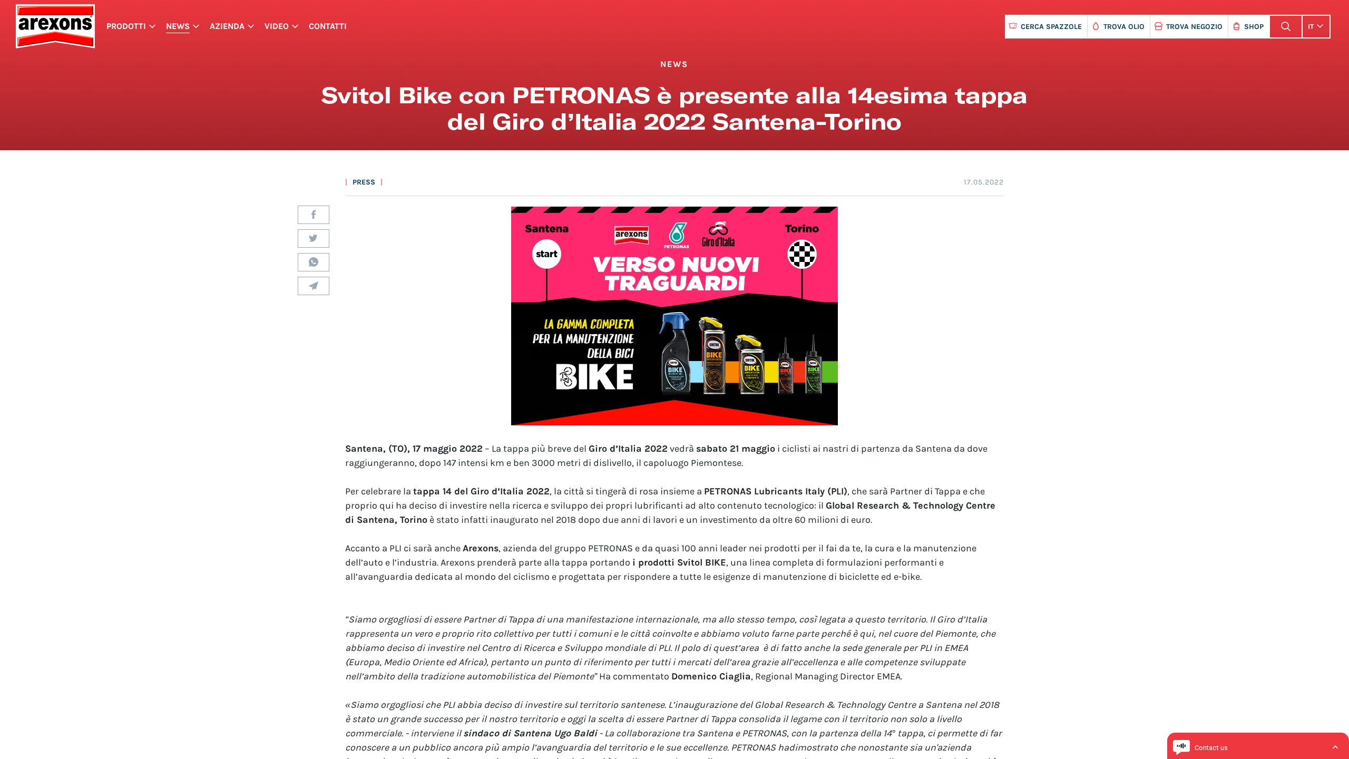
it (1311, 26)
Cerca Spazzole (1051, 26)
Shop (1254, 26)
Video (277, 26)
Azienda (227, 26)
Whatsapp (313, 262)
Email (313, 286)
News (178, 26)
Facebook (313, 215)
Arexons (55, 26)
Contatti (328, 26)
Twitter (313, 238)
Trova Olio (1124, 26)
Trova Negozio (1194, 26)
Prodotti (126, 26)
